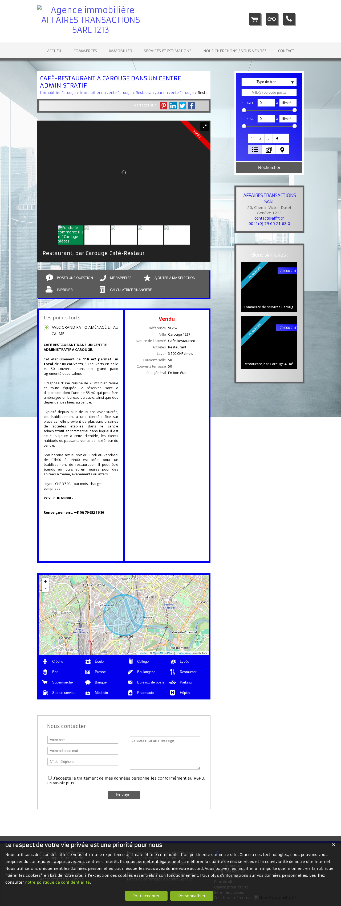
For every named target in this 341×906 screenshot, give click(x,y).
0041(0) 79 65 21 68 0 (269, 223)
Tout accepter (146, 895)
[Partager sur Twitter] (182, 105)
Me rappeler (121, 277)
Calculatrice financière (131, 289)
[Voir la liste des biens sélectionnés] (255, 19)
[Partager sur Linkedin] (173, 105)
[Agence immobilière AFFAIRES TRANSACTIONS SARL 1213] (90, 30)
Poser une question (75, 277)
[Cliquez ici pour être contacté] (289, 19)
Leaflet (143, 653)
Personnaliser (191, 895)
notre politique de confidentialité (57, 882)
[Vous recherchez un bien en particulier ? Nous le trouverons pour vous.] (272, 19)
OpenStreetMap (163, 653)
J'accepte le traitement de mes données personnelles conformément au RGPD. (129, 778)
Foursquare (183, 653)
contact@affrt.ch (269, 218)
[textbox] (269, 92)
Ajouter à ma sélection (175, 277)
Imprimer (65, 289)
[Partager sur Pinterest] (163, 105)
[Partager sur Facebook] (191, 105)
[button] (252, 138)
